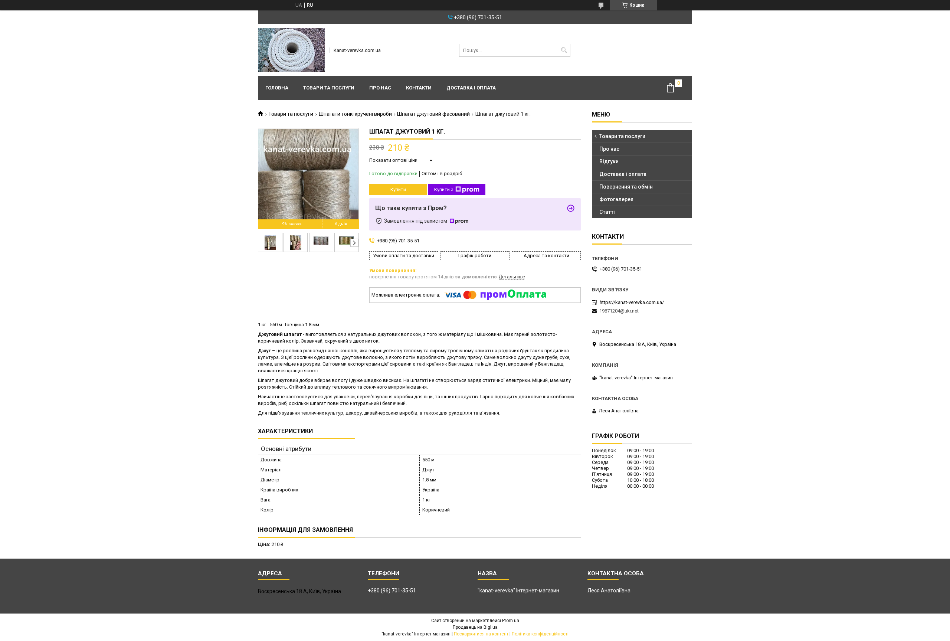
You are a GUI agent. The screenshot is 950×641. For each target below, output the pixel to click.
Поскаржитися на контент (481, 634)
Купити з (443, 189)
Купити (398, 189)
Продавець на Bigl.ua (475, 627)
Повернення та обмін (626, 187)
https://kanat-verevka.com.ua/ (632, 302)
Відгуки (609, 161)
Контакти (419, 88)
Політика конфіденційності (540, 634)
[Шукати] (563, 50)
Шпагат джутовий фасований (433, 114)
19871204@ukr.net (619, 311)
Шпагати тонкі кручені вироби (355, 114)
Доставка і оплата (471, 88)
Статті (607, 212)
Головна (276, 88)
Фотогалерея (616, 199)
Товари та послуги (328, 88)
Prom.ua (510, 620)
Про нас (380, 88)
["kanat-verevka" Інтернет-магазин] (291, 50)
